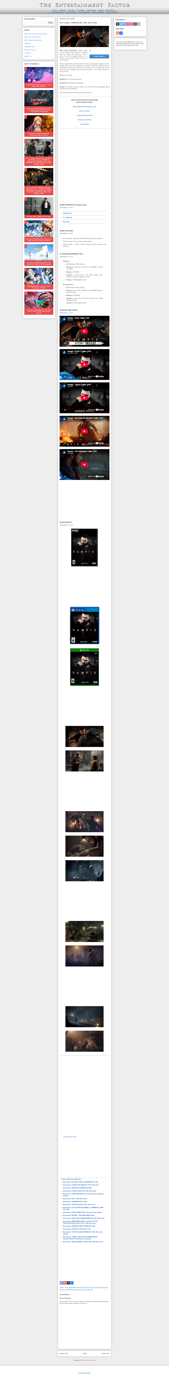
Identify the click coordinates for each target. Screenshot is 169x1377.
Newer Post (64, 1353)
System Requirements (84, 115)
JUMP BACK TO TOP (66, 207)
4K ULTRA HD (71, 12)
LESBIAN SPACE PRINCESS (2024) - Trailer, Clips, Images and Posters (38, 85)
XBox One (90, 1290)
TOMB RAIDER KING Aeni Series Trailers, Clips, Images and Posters (39, 287)
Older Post (106, 1353)
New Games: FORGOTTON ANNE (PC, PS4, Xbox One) (81, 1185)
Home (85, 1353)
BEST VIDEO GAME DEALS (33, 40)
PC (65, 1290)
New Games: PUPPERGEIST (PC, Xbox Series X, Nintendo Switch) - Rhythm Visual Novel (39, 239)
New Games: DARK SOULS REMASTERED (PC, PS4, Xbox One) (83, 1218)
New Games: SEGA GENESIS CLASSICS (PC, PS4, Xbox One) (83, 1242)
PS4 (68, 1290)
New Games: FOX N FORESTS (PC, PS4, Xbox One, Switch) (82, 1212)
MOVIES (71, 10)
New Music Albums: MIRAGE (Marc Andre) (39, 216)
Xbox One (66, 221)
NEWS (55, 10)
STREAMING (91, 10)
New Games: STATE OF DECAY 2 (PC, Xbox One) (79, 1204)
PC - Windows (67, 217)
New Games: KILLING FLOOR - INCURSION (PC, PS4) (80, 1182)
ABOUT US (27, 56)
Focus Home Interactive (92, 1287)
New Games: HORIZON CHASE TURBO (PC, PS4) (79, 1226)
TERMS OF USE (29, 47)
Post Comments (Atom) (88, 1360)
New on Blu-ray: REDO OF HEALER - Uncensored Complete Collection (38, 134)
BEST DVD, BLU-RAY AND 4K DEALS (36, 34)
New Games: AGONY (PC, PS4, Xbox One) (76, 1229)
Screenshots (84, 124)
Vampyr (75, 1290)
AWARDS (63, 10)
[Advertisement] (85, 145)
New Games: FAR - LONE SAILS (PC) (75, 1198)
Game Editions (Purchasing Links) (84, 106)
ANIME (100, 10)
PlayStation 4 (67, 213)
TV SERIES (80, 10)
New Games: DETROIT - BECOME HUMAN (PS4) (78, 1215)
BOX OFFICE (110, 10)
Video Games (82, 1290)
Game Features (84, 111)
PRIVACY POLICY (30, 50)
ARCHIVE (27, 43)
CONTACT (27, 53)
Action (67, 1287)
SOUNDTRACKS (84, 12)
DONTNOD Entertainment (77, 1287)
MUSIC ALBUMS (98, 12)
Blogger (88, 1373)
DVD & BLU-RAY (58, 12)
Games (103, 1287)
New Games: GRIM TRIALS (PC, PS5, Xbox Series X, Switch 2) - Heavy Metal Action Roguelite (39, 311)
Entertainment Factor (70, 1137)
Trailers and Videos (84, 120)
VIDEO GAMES (111, 12)
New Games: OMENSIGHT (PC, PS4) (75, 1201)
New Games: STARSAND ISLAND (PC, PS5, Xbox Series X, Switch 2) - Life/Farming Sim (39, 263)
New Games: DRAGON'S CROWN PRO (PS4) (77, 1188)
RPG (71, 1290)
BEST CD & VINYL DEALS (32, 37)
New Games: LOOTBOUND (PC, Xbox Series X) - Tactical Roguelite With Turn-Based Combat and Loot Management (38, 110)
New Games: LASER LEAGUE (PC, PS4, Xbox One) (79, 1191)
